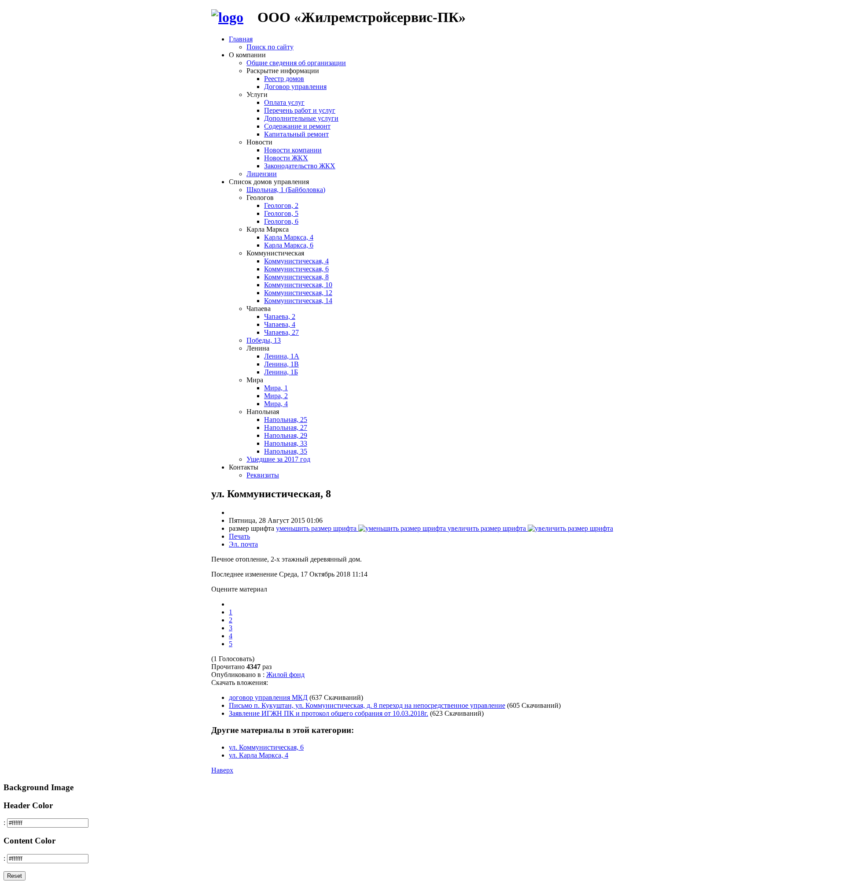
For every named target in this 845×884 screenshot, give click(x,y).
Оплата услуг (284, 102)
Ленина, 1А (281, 356)
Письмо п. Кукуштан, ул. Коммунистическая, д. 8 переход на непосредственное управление (367, 705)
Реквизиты (262, 475)
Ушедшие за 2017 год (278, 459)
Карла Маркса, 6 (288, 245)
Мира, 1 (276, 388)
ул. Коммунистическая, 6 (266, 747)
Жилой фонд (285, 674)
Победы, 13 (263, 340)
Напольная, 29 (285, 435)
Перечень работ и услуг (299, 110)
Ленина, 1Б (281, 372)
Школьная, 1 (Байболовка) (285, 189)
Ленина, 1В (281, 364)
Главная (241, 39)
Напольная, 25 (285, 419)
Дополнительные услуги (301, 118)
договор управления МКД (268, 697)
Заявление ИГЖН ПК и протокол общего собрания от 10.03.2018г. (328, 713)
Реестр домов (284, 78)
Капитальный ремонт (296, 134)
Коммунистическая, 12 (298, 292)
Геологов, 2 (281, 205)
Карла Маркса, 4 (288, 237)
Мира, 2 (276, 395)
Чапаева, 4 (279, 324)
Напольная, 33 (285, 443)
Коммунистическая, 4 (296, 261)
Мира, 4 (276, 403)
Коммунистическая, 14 (298, 300)
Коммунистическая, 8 (296, 277)
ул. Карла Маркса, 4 (258, 755)
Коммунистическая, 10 (298, 285)
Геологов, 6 (281, 221)
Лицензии (261, 174)
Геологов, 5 (281, 213)
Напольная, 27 (285, 427)
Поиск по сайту (270, 47)
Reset (14, 876)
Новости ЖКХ (286, 158)
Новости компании (293, 150)
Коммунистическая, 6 (296, 269)
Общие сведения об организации (296, 63)
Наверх (222, 770)
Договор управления (295, 86)
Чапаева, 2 (279, 316)
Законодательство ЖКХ (299, 166)
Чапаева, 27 (281, 332)
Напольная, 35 (285, 451)
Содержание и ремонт (297, 126)
